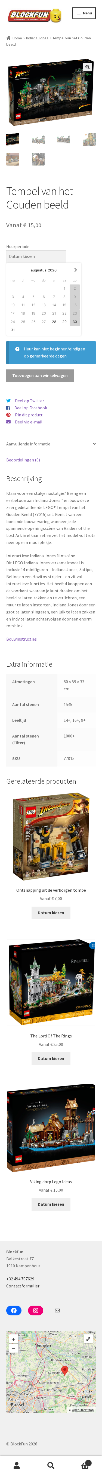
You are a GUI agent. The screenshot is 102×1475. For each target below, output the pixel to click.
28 (54, 322)
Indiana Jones (37, 38)
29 (64, 322)
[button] (87, 67)
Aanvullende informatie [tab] (28, 444)
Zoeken (51, 1466)
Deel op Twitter (29, 400)
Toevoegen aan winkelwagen (40, 375)
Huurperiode (17, 246)
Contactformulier (22, 1286)
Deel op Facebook (30, 407)
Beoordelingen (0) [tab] (23, 460)
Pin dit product (29, 414)
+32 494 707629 (20, 1278)
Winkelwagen (78, 1461)
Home (17, 38)
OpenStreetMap (83, 1410)
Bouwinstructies (22, 639)
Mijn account (17, 1466)
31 (13, 330)
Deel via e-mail (28, 422)
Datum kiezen (51, 912)
